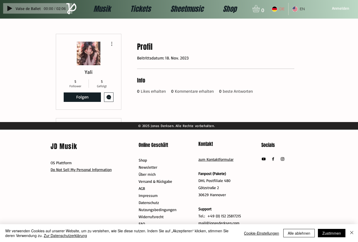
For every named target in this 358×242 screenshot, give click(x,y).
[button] (260, 8)
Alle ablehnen (299, 233)
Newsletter (148, 167)
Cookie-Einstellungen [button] (261, 233)
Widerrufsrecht (151, 216)
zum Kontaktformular (216, 159)
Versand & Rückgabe (155, 181)
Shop (143, 160)
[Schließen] (352, 233)
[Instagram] (282, 159)
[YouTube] (263, 159)
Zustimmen (331, 233)
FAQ (142, 223)
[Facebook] (273, 159)
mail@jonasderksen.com (219, 223)
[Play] (9, 8)
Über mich (147, 174)
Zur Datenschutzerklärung (65, 235)
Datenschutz (149, 202)
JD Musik (64, 146)
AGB (142, 188)
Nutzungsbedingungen (157, 209)
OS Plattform (61, 162)
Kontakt (205, 144)
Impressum (148, 195)
